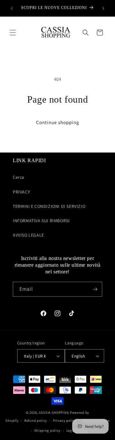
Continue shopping (57, 122)
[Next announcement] (103, 8)
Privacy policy (65, 420)
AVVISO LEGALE (28, 235)
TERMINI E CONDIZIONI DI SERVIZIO (49, 206)
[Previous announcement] (12, 8)
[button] (13, 33)
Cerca (18, 177)
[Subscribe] (95, 289)
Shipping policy (47, 430)
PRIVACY (21, 192)
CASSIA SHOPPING (54, 412)
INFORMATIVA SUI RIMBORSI (41, 221)
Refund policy (35, 420)
